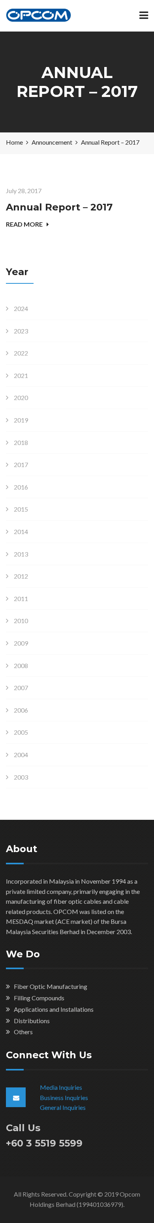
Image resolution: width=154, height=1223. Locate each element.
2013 (21, 554)
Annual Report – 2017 (59, 207)
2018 (21, 442)
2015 (21, 509)
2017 (21, 464)
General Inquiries (63, 1107)
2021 (21, 375)
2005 (21, 732)
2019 (21, 420)
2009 (21, 643)
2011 (21, 598)
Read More (24, 224)
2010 (21, 620)
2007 (21, 687)
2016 (21, 487)
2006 (21, 710)
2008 (21, 665)
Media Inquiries (61, 1087)
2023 (21, 331)
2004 (21, 754)
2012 (21, 576)
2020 (21, 397)
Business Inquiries (64, 1097)
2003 (21, 777)
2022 (21, 353)
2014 (21, 531)
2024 (21, 308)
